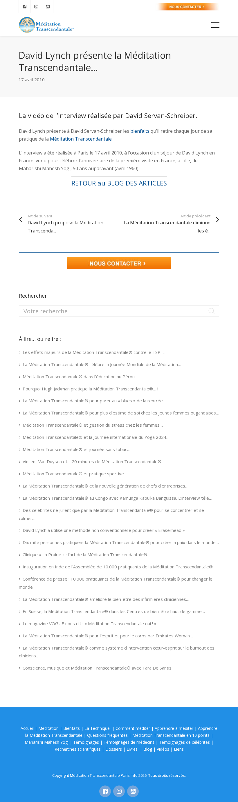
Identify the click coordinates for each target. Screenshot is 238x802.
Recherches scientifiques (78, 749)
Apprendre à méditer (174, 728)
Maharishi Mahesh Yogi (46, 742)
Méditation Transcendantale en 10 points (171, 735)
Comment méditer (133, 728)
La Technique (97, 728)
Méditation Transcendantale (81, 139)
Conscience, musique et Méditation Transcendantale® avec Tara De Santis (97, 668)
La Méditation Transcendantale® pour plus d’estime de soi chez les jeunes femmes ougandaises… (121, 413)
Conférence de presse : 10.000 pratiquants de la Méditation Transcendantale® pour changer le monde (115, 583)
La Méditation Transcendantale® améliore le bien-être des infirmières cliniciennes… (106, 599)
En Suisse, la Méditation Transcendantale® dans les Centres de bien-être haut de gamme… (114, 611)
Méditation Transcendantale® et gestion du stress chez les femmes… (93, 425)
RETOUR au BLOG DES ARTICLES (119, 183)
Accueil (27, 728)
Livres (133, 749)
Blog (147, 749)
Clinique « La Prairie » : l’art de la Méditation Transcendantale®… (86, 554)
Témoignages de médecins (129, 742)
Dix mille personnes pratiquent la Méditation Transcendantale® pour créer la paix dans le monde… (121, 542)
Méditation (48, 728)
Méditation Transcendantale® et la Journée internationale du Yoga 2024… (96, 437)
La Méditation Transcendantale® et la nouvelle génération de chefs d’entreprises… (105, 486)
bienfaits (139, 131)
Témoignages (86, 742)
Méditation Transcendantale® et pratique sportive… (75, 474)
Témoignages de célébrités (184, 742)
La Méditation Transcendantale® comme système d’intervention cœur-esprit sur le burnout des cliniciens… (116, 652)
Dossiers (113, 749)
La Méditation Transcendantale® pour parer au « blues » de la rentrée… (94, 400)
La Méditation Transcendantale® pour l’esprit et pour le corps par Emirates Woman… (108, 636)
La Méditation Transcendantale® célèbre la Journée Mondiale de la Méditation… (102, 364)
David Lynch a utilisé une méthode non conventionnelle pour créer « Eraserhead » (104, 530)
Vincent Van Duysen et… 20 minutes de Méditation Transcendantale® (92, 461)
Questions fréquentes (107, 735)
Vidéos (163, 749)
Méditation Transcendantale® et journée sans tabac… (76, 449)
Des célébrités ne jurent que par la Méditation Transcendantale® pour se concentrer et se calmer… (111, 514)
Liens (179, 749)
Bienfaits (71, 728)
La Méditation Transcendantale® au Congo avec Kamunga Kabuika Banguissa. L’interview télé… (117, 498)
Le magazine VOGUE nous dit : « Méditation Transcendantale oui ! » (89, 623)
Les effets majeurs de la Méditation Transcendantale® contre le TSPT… (95, 352)
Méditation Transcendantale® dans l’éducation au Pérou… (80, 376)
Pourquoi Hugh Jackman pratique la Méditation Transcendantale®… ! (90, 389)
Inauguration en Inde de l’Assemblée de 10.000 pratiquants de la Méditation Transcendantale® (118, 567)
